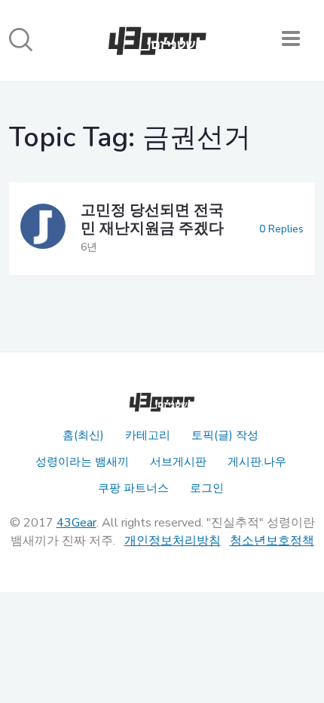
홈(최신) (83, 435)
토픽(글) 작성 (224, 435)
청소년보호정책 (272, 541)
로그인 (207, 488)
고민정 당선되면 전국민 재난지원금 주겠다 (152, 219)
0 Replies (281, 229)
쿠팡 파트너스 (133, 488)
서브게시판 (178, 461)
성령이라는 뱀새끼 (82, 461)
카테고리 (147, 435)
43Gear (76, 522)
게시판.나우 (257, 461)
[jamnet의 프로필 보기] (43, 229)
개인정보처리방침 (172, 541)
